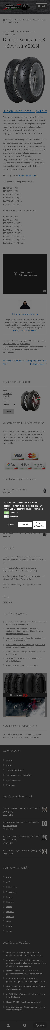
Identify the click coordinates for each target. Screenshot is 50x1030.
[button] (6, 513)
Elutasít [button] (10, 525)
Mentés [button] (25, 525)
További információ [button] (34, 509)
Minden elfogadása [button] (39, 524)
